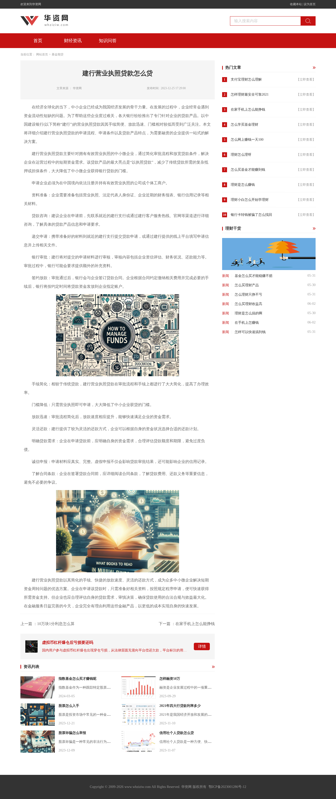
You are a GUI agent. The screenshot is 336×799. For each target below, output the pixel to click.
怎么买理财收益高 (248, 304)
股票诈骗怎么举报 (72, 733)
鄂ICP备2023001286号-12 (227, 787)
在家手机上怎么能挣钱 (248, 109)
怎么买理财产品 (247, 285)
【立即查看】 (306, 79)
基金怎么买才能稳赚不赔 (254, 276)
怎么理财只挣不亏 (248, 294)
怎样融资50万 (169, 678)
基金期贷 (57, 54)
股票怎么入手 (69, 706)
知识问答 (108, 40)
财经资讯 (73, 40)
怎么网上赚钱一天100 (247, 139)
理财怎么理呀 (241, 154)
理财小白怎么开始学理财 (250, 200)
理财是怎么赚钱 (243, 185)
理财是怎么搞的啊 (248, 313)
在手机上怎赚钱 (247, 322)
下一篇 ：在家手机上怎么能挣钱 (187, 624)
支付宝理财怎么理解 (246, 79)
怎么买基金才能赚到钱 (248, 169)
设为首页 (310, 4)
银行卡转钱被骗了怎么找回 (251, 215)
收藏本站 (296, 4)
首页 (37, 40)
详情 (202, 646)
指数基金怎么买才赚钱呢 (77, 678)
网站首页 (42, 54)
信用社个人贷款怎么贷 (176, 733)
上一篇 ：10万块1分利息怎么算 (47, 624)
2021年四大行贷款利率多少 (180, 706)
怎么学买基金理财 (244, 124)
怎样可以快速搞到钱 (250, 332)
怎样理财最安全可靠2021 (250, 94)
